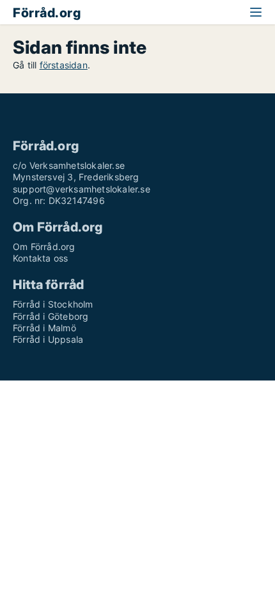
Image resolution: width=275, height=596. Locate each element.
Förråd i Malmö (44, 327)
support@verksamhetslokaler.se (81, 189)
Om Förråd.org (44, 246)
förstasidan (64, 64)
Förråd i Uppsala (48, 339)
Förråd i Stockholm (53, 304)
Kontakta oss (40, 258)
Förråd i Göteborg (50, 316)
